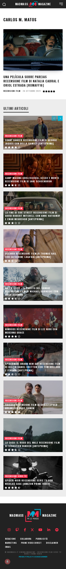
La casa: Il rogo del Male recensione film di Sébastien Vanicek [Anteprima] (32, 444)
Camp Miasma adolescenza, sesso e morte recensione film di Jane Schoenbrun (32, 179)
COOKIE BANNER (40, 557)
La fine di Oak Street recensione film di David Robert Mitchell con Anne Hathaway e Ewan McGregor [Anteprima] (32, 216)
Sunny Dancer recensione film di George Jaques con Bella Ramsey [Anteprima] (31, 141)
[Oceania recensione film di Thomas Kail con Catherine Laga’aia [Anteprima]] (33, 246)
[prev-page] (54, 118)
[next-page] (60, 118)
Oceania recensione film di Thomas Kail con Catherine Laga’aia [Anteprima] (31, 255)
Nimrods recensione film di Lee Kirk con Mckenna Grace (31, 330)
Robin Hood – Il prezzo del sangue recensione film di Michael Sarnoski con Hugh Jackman (31, 291)
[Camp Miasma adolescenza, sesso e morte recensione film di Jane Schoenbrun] (33, 170)
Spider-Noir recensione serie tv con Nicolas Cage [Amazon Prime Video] (29, 482)
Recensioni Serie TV (16, 476)
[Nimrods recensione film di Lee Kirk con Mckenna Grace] (33, 322)
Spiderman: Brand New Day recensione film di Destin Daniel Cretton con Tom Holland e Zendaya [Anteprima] (32, 367)
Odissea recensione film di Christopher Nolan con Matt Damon (31, 406)
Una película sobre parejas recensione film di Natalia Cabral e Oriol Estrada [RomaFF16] (31, 81)
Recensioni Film (11, 91)
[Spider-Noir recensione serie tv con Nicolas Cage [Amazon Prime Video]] (33, 473)
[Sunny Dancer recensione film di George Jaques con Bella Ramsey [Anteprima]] (33, 133)
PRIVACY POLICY (26, 557)
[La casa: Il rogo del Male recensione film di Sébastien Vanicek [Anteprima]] (33, 435)
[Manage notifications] (7, 561)
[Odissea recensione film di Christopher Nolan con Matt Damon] (33, 397)
